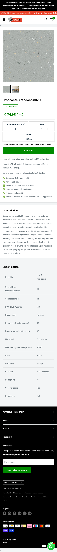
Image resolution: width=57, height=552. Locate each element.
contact (6, 167)
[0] (51, 19)
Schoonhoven (17, 493)
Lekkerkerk (27, 493)
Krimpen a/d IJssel (8, 497)
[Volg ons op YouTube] (19, 513)
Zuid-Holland (6, 501)
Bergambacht (7, 493)
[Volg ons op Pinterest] (14, 513)
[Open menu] (4, 19)
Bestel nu (28, 150)
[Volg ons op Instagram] (9, 513)
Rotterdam (25, 497)
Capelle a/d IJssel (43, 497)
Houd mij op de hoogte (17, 470)
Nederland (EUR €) (11, 482)
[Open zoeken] (46, 19)
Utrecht (33, 497)
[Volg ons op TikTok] (25, 513)
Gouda (18, 497)
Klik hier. (42, 173)
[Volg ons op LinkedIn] (30, 513)
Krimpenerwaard (38, 493)
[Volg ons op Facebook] (4, 513)
